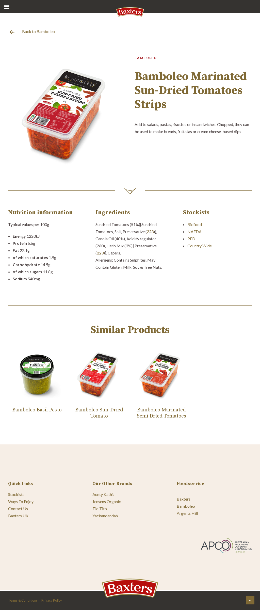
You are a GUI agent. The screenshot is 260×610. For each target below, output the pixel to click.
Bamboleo (186, 506)
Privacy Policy (51, 600)
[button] (66, 113)
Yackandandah (105, 515)
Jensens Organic (106, 501)
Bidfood (194, 224)
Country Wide (199, 245)
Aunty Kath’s (103, 494)
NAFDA (194, 231)
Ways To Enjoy (21, 501)
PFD (191, 238)
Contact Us (18, 508)
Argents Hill (187, 513)
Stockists (16, 494)
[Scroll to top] (250, 599)
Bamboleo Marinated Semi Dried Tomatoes (161, 413)
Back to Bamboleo (38, 31)
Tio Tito (99, 508)
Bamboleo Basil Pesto (37, 410)
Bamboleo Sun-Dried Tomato (99, 413)
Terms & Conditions (23, 600)
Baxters (183, 498)
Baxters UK (18, 515)
